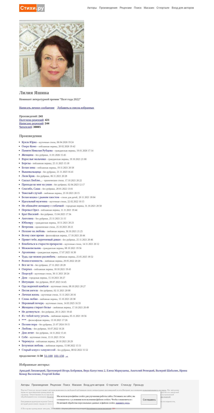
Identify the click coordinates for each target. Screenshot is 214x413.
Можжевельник (31, 248)
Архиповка (28, 252)
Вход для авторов (183, 7)
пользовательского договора (154, 390)
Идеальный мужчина (34, 201)
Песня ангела (30, 290)
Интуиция (28, 281)
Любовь (27, 328)
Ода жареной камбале (35, 286)
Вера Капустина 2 (94, 370)
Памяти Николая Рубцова (37, 150)
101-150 (59, 355)
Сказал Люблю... (32, 180)
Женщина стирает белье (36, 307)
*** (24, 320)
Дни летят (28, 332)
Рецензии (126, 7)
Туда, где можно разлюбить (38, 256)
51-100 (48, 355)
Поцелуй (27, 273)
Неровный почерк (33, 303)
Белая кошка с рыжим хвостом (40, 197)
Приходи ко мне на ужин (37, 184)
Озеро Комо (29, 146)
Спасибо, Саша (31, 188)
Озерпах (27, 269)
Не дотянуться (30, 311)
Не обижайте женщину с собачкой (43, 205)
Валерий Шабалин (167, 370)
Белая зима (28, 167)
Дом (24, 277)
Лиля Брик (28, 176)
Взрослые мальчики (34, 159)
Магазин (149, 7)
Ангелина (27, 218)
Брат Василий (30, 214)
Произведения (108, 7)
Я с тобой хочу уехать (35, 315)
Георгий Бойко (51, 374)
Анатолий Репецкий (142, 370)
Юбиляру (27, 222)
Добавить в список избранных (75, 107)
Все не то (27, 265)
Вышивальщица (31, 171)
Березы (26, 163)
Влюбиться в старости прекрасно (42, 243)
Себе (25, 337)
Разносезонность (32, 260)
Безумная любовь (32, 345)
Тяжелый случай (32, 193)
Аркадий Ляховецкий (32, 370)
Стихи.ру (126, 384)
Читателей (25, 127)
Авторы (92, 7)
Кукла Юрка (29, 142)
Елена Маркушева (118, 370)
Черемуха (28, 341)
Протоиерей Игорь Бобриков (64, 370)
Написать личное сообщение (37, 107)
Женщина (27, 154)
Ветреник (27, 226)
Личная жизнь (30, 294)
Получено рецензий (31, 119)
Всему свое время (33, 235)
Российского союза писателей (99, 408)
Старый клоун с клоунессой (38, 349)
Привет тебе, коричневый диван (41, 239)
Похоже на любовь (33, 231)
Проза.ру (138, 384)
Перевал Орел (30, 210)
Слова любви (30, 299)
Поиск (137, 7)
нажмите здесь (123, 403)
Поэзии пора (29, 324)
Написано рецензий (31, 123)
